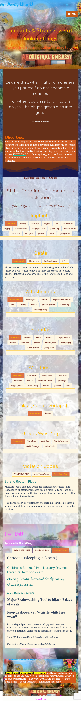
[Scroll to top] (75, 692)
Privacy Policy (40, 699)
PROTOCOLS (19, 154)
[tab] (11, 223)
